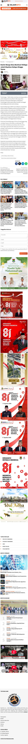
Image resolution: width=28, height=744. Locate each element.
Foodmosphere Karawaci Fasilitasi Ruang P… (15, 640)
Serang (7, 575)
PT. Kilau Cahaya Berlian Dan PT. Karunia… (14, 629)
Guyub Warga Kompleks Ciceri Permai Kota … (16, 577)
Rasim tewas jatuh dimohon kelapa (8, 158)
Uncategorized (9, 586)
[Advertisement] (14, 26)
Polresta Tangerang (8, 541)
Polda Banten (6, 549)
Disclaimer (3, 722)
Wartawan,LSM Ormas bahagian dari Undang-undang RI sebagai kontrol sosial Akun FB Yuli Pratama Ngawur (7, 170)
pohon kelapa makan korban (7, 155)
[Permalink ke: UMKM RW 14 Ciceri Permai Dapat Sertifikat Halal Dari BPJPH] (14, 607)
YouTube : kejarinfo (4, 735)
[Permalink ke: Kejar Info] (2, 72)
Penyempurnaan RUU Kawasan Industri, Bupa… (15, 593)
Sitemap (2, 724)
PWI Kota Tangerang (7, 539)
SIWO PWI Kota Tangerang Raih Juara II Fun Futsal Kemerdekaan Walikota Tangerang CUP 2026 (7, 191)
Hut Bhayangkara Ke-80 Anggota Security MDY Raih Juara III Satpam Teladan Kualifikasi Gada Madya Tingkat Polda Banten (6, 207)
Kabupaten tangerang (10, 591)
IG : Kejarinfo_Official (5, 731)
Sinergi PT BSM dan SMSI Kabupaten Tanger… (16, 635)
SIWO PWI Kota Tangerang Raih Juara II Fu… (16, 587)
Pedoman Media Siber (5, 720)
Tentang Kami (3, 716)
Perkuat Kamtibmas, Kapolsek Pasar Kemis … (15, 624)
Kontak (2, 725)
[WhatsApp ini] (26, 163)
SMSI (4, 544)
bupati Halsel (6, 546)
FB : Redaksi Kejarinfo (5, 733)
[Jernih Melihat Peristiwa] (14, 4)
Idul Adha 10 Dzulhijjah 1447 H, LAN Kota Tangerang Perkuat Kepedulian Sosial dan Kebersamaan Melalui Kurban (7, 223)
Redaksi (25, 712)
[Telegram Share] (22, 163)
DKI (1, 571)
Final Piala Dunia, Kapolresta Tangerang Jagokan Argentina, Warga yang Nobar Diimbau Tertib (21, 191)
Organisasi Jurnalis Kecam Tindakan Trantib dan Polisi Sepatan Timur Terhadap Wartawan (21, 170)
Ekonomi (8, 616)
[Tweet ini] (19, 163)
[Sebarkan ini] (16, 163)
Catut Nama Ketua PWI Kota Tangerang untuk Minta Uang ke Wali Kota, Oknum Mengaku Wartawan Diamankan (20, 223)
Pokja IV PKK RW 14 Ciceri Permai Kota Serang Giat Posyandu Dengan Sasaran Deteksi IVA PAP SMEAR (21, 205)
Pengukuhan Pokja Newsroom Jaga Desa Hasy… (15, 582)
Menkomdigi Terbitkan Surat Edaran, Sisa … (11, 572)
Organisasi (8, 580)
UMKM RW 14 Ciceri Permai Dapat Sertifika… (15, 618)
